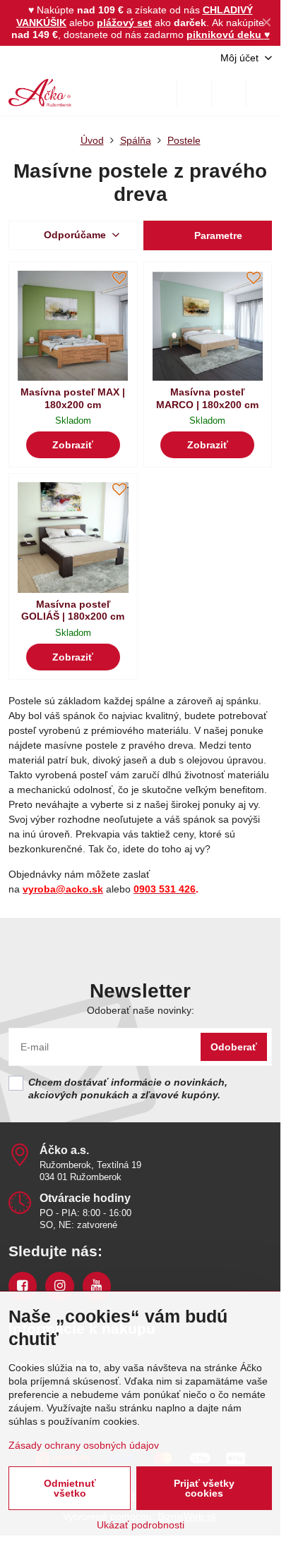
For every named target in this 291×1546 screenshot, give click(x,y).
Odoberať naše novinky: (140, 1010)
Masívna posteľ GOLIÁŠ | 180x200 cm (72, 610)
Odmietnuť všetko (70, 1488)
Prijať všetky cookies (204, 1488)
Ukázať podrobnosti (140, 1524)
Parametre (216, 235)
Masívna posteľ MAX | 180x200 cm (72, 398)
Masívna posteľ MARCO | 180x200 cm (207, 398)
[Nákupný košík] (229, 93)
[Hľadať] (194, 93)
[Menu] (263, 93)
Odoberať (233, 1047)
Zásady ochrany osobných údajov (83, 1445)
